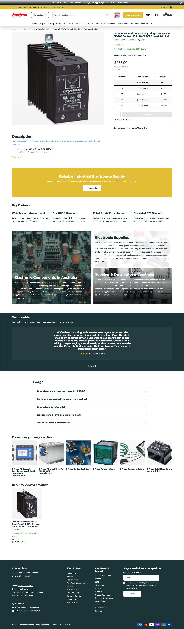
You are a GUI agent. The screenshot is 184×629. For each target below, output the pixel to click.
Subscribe (132, 594)
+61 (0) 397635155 (25, 586)
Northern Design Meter (104, 598)
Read (16, 157)
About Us (70, 577)
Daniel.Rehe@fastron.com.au (27, 607)
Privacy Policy (73, 602)
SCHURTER (99, 585)
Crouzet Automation (103, 595)
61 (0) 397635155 (20, 7)
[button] (120, 113)
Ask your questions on (28, 611)
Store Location (59, 7)
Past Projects (72, 589)
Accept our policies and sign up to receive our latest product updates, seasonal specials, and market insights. (142, 585)
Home (34, 23)
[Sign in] (157, 15)
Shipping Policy (73, 593)
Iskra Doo (99, 588)
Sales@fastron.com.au (40, 7)
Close (181, 2)
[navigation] (88, 366)
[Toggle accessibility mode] (171, 7)
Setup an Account (133, 15)
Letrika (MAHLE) (101, 601)
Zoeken (106, 15)
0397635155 (20, 604)
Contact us (88, 23)
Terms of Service (74, 596)
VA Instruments (101, 608)
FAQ (68, 606)
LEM (97, 582)
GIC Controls (100, 605)
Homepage (16, 29)
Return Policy (72, 599)
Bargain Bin (123, 23)
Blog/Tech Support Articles (77, 583)
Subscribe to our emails (132, 573)
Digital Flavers (55, 625)
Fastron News (72, 580)
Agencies (70, 586)
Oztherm (98, 592)
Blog (71, 23)
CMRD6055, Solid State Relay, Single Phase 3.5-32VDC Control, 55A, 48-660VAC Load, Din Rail (26, 523)
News (78, 23)
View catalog (39, 15)
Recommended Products (141, 23)
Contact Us (92, 188)
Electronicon (100, 611)
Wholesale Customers (105, 23)
